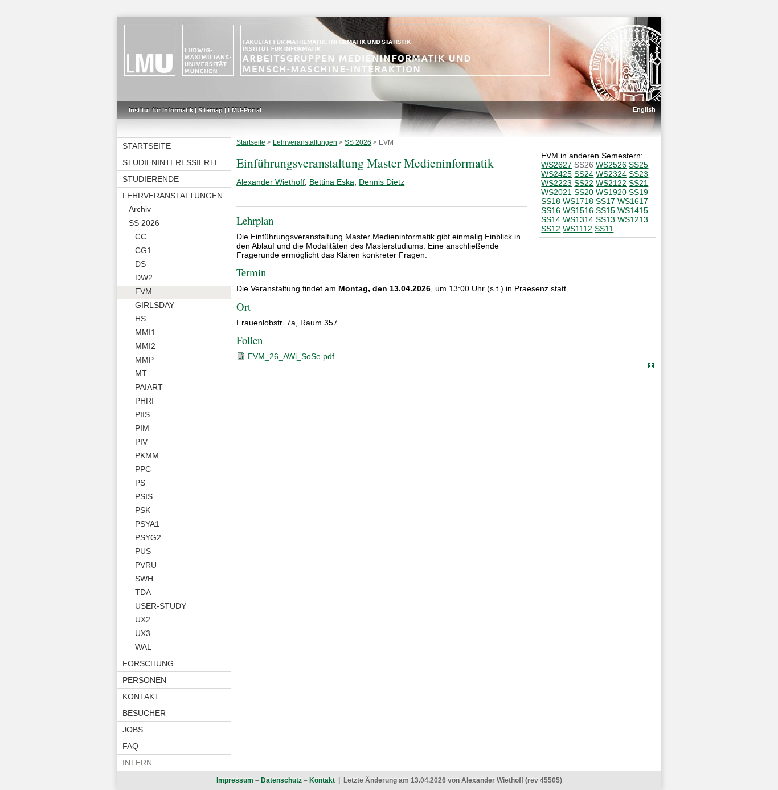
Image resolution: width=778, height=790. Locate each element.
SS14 (550, 219)
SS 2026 (144, 222)
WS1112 (577, 228)
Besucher (144, 713)
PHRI (144, 400)
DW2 (144, 277)
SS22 (583, 183)
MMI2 (145, 346)
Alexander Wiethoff (270, 181)
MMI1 (145, 332)
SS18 (550, 201)
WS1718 (578, 201)
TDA (143, 592)
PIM (142, 428)
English (644, 109)
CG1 (143, 250)
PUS (143, 551)
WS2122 (611, 183)
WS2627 (556, 164)
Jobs (132, 729)
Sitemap (210, 110)
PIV (141, 441)
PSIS (144, 496)
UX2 (142, 619)
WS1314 (578, 219)
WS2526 (611, 164)
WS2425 (556, 173)
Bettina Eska (331, 181)
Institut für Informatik (161, 110)
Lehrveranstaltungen (172, 195)
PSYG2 (148, 537)
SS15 (605, 210)
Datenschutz (281, 780)
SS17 (605, 201)
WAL (143, 646)
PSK (142, 510)
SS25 (638, 164)
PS (140, 482)
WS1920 (611, 192)
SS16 (550, 210)
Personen (144, 680)
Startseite (146, 145)
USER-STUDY (160, 605)
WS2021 (556, 192)
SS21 (638, 183)
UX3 (142, 633)
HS (140, 318)
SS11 (604, 228)
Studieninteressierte (171, 162)
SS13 (605, 219)
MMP (144, 359)
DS (140, 263)
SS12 (550, 228)
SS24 (583, 173)
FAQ (130, 746)
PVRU (146, 564)
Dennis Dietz (381, 181)
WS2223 (556, 183)
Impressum (234, 780)
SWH (144, 578)
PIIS (142, 414)
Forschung (148, 663)
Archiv (140, 209)
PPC (143, 469)
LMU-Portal (244, 110)
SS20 (583, 192)
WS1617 (632, 201)
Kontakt (140, 696)
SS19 (638, 192)
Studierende (150, 179)
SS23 (638, 173)
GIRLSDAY (154, 305)
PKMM (147, 455)
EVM (143, 291)
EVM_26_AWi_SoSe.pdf (291, 356)
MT (141, 373)
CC (140, 236)
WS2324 (611, 173)
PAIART (149, 387)
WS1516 (578, 210)
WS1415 (632, 210)
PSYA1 (147, 523)
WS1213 (632, 219)
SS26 (583, 164)
